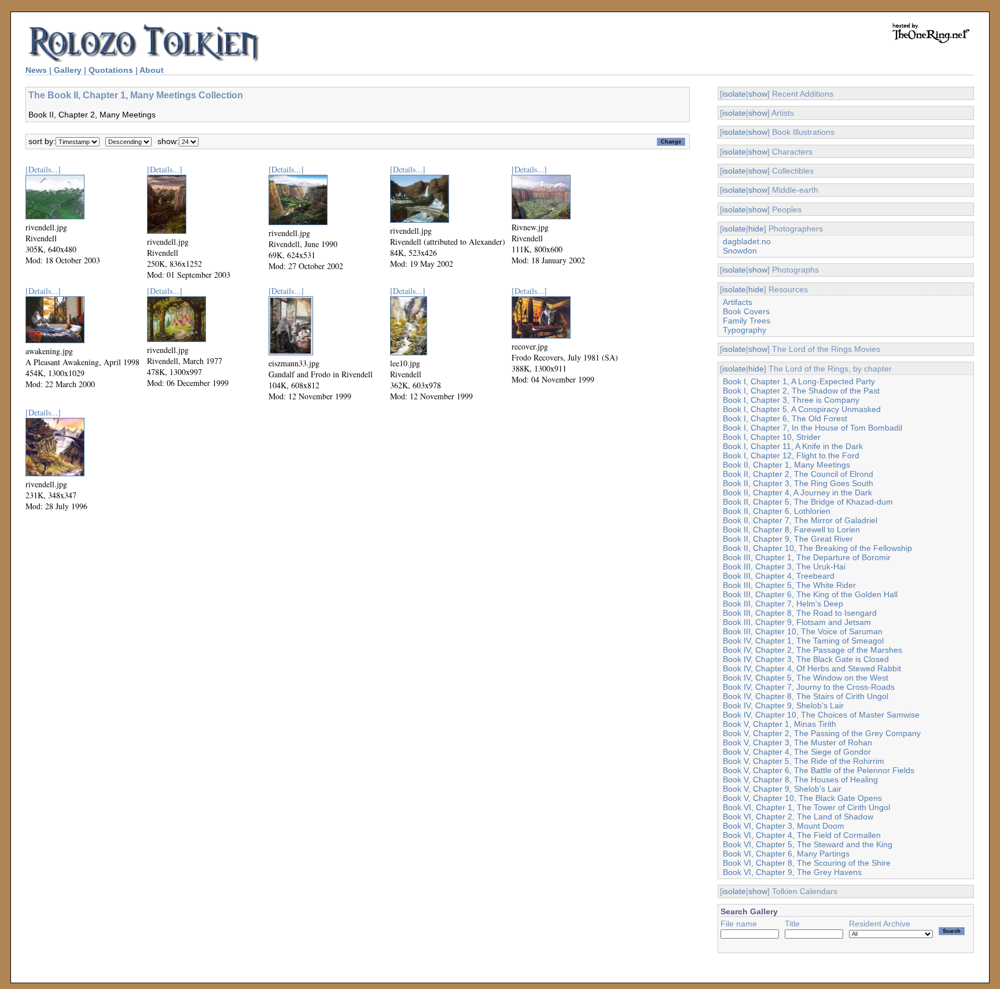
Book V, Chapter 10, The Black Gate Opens (802, 798)
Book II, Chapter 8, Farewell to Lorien (791, 529)
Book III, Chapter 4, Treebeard (778, 575)
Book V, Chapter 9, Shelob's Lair (782, 788)
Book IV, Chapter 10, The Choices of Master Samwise (821, 714)
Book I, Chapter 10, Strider (772, 437)
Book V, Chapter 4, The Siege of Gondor (797, 751)
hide (756, 228)
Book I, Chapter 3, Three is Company (791, 400)
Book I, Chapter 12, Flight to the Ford (791, 455)
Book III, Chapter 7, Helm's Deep (783, 603)
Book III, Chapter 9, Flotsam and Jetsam (797, 622)
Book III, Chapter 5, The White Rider (789, 585)
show (757, 93)
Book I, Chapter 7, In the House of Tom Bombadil (812, 427)
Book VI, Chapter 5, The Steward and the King (807, 844)
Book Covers (746, 311)
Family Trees (746, 320)
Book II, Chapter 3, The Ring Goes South (798, 483)
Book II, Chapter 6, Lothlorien (776, 511)
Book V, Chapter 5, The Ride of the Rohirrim (803, 761)
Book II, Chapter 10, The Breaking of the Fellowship (817, 548)
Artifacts (737, 302)
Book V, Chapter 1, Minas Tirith (779, 724)
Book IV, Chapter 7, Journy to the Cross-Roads (809, 687)
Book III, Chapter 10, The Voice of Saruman (803, 631)
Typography (744, 329)
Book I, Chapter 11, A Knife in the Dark (793, 446)
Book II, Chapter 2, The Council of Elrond (798, 474)
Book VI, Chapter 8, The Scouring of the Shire (807, 862)
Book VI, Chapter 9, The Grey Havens (792, 872)
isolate (734, 93)
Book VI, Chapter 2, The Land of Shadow (798, 816)
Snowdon (740, 250)
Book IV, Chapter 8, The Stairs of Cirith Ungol (805, 696)
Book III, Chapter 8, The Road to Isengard (800, 612)
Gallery (68, 70)
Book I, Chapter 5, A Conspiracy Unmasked (802, 409)
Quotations (111, 70)
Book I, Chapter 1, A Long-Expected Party (799, 381)
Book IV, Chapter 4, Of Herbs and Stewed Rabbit (812, 668)
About (151, 70)
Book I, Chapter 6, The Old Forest (785, 418)
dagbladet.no (747, 241)
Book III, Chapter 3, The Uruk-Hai (784, 566)
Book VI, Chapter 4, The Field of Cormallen (802, 835)
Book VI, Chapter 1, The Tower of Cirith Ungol (806, 807)
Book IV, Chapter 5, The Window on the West (805, 677)
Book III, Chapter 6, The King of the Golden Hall (810, 594)
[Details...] (43, 169)
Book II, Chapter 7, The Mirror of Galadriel (800, 520)
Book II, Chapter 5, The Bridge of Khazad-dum (808, 501)
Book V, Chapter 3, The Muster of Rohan (797, 742)
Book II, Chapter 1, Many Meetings (786, 464)
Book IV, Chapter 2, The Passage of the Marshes (812, 650)
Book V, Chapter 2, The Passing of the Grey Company (822, 733)
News (36, 70)
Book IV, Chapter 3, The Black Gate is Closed (806, 659)
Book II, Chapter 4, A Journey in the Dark (797, 492)
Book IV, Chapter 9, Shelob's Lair (783, 705)
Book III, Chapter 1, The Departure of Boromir (807, 557)
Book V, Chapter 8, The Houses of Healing (800, 779)
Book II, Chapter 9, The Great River (788, 538)
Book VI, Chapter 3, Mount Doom (783, 825)
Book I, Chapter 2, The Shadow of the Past (801, 390)
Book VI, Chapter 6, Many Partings (786, 853)
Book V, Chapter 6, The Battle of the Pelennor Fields (818, 770)
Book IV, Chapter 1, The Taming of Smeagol (803, 640)
